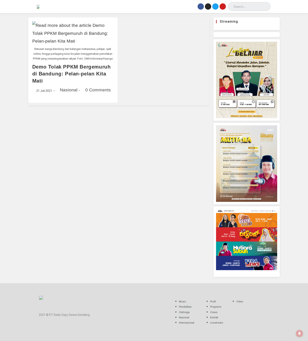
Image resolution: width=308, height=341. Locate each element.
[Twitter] (215, 6)
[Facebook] (201, 6)
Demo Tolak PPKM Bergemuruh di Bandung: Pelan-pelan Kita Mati (71, 74)
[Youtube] (223, 6)
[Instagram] (208, 6)
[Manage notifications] (299, 333)
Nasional (69, 89)
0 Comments (98, 89)
